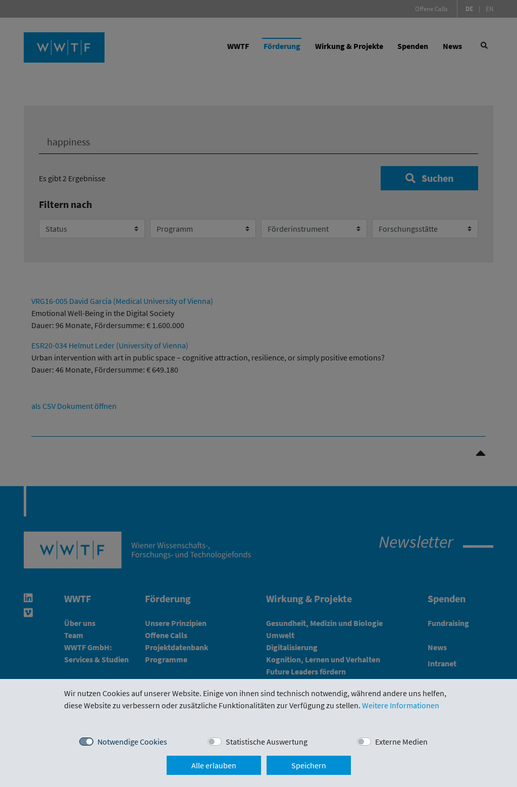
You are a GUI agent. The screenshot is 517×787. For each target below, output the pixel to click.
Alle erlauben (213, 765)
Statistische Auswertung (266, 742)
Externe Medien (401, 742)
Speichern (308, 765)
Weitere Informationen (400, 705)
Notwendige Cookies (132, 742)
